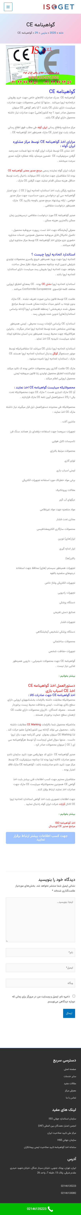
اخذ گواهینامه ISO (65, 823)
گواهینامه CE (62, 92)
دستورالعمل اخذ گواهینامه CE (51, 686)
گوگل (55, 354)
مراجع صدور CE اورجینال (62, 826)
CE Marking (34, 725)
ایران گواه (42, 127)
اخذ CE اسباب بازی (60, 691)
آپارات (62, 804)
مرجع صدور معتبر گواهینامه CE (25, 171)
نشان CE (47, 284)
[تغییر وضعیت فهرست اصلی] (8, 7)
